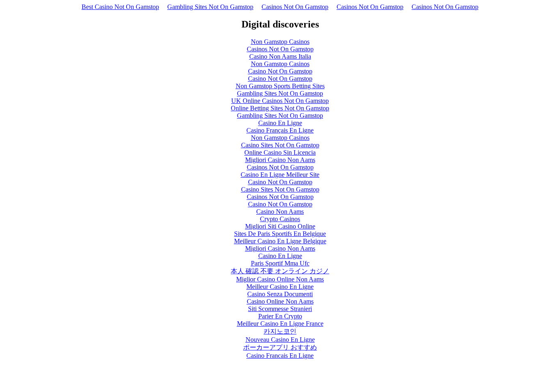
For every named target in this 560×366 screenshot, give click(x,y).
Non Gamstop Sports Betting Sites (280, 85)
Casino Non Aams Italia (280, 56)
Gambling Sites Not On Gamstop (210, 6)
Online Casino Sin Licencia (280, 152)
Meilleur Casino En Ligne (280, 286)
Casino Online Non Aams (280, 301)
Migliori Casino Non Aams (280, 159)
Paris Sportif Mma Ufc (280, 263)
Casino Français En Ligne (280, 130)
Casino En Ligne (280, 122)
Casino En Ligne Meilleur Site (280, 174)
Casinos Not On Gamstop (295, 6)
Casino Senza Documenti (280, 294)
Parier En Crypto (280, 316)
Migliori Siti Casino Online (280, 226)
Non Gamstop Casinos (280, 41)
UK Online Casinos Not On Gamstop (280, 100)
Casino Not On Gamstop (280, 71)
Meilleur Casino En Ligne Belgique (280, 241)
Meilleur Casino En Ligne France (280, 323)
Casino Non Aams (280, 211)
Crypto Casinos (280, 218)
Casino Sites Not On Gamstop (280, 145)
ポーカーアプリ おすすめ (280, 347)
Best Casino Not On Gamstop (120, 6)
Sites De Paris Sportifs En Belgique (280, 233)
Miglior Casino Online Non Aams (280, 279)
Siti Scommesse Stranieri (280, 308)
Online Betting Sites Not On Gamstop (280, 108)
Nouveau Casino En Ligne (280, 339)
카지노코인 (280, 331)
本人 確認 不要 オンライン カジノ (280, 271)
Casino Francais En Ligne (280, 355)
